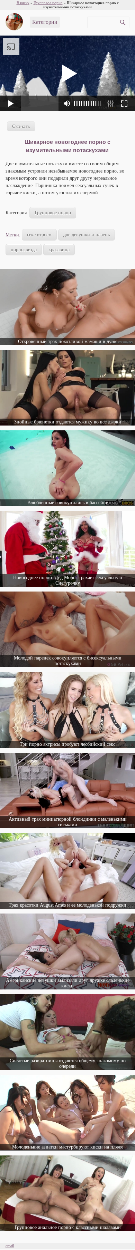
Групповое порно (53, 212)
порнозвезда (24, 249)
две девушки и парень (86, 234)
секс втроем (39, 234)
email (10, 1245)
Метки (12, 234)
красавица (59, 249)
